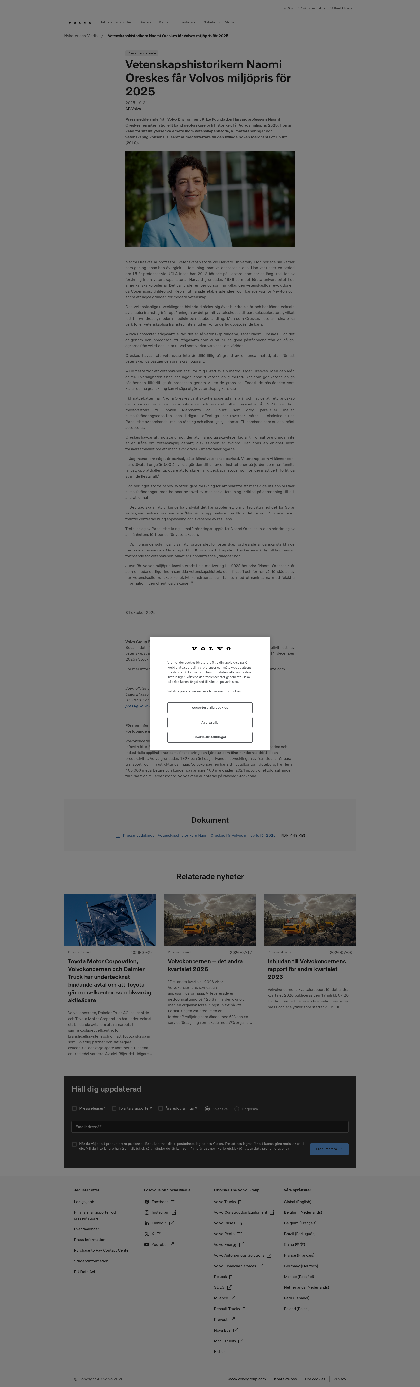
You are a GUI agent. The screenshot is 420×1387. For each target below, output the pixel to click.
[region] (210, 693)
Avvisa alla (210, 722)
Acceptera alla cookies (210, 707)
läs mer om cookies (227, 691)
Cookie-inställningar (209, 737)
